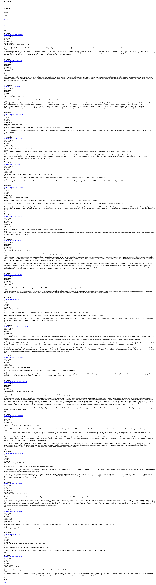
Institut (6, 12)
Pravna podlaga (8, 8)
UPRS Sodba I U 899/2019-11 (13, 557)
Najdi (5, 19)
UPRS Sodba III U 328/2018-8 (13, 61)
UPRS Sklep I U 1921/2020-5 (13, 164)
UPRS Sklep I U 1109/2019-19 (13, 138)
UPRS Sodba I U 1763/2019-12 (13, 357)
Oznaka (6, 5)
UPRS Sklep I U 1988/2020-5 (13, 216)
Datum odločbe (8, 36)
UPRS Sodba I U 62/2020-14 (12, 299)
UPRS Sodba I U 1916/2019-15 (13, 35)
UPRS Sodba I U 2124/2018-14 (13, 187)
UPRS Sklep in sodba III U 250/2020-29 (16, 326)
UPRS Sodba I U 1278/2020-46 (13, 114)
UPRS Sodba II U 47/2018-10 (13, 511)
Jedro (5, 15)
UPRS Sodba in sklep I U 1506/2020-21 (15, 382)
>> (5, 27)
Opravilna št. (8, 1)
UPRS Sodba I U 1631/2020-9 (13, 484)
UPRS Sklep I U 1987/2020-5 (13, 87)
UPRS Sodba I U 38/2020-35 (12, 534)
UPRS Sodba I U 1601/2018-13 (13, 416)
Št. (5, 30)
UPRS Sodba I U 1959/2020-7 (13, 241)
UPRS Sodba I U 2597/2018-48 (13, 453)
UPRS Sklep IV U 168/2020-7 (13, 275)
